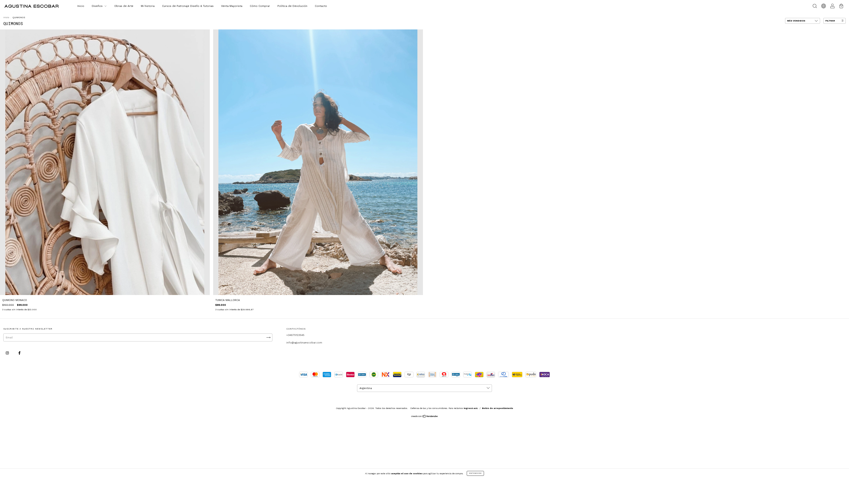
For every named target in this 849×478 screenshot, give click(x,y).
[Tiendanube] (424, 416)
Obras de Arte (123, 6)
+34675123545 (295, 335)
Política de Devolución (292, 6)
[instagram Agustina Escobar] (7, 353)
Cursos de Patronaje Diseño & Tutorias (188, 6)
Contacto (321, 6)
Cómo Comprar (260, 6)
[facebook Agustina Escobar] (19, 353)
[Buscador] (815, 6)
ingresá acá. (471, 408)
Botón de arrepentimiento (497, 408)
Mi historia (148, 6)
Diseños (97, 6)
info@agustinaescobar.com (304, 342)
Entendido (475, 473)
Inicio (80, 6)
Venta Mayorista (231, 6)
